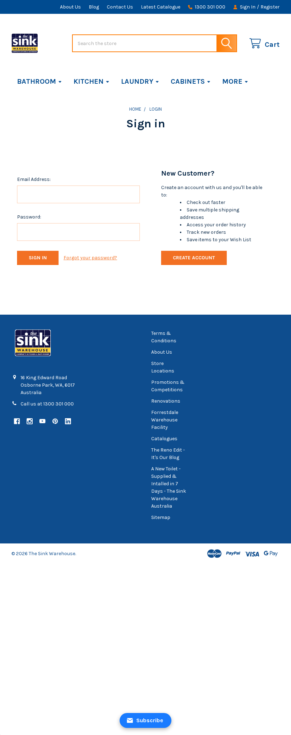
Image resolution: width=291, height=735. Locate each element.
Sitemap (160, 517)
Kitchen (88, 81)
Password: (29, 217)
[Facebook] (16, 421)
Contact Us (120, 7)
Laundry (137, 81)
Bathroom (36, 81)
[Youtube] (42, 421)
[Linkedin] (67, 421)
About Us (70, 7)
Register (270, 7)
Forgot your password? (90, 258)
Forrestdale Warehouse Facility (164, 419)
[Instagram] (29, 421)
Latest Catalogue (160, 7)
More (232, 81)
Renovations (165, 401)
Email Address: (34, 179)
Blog (94, 7)
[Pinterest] (55, 421)
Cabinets (188, 81)
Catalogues (164, 439)
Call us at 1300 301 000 (47, 404)
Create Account (194, 258)
